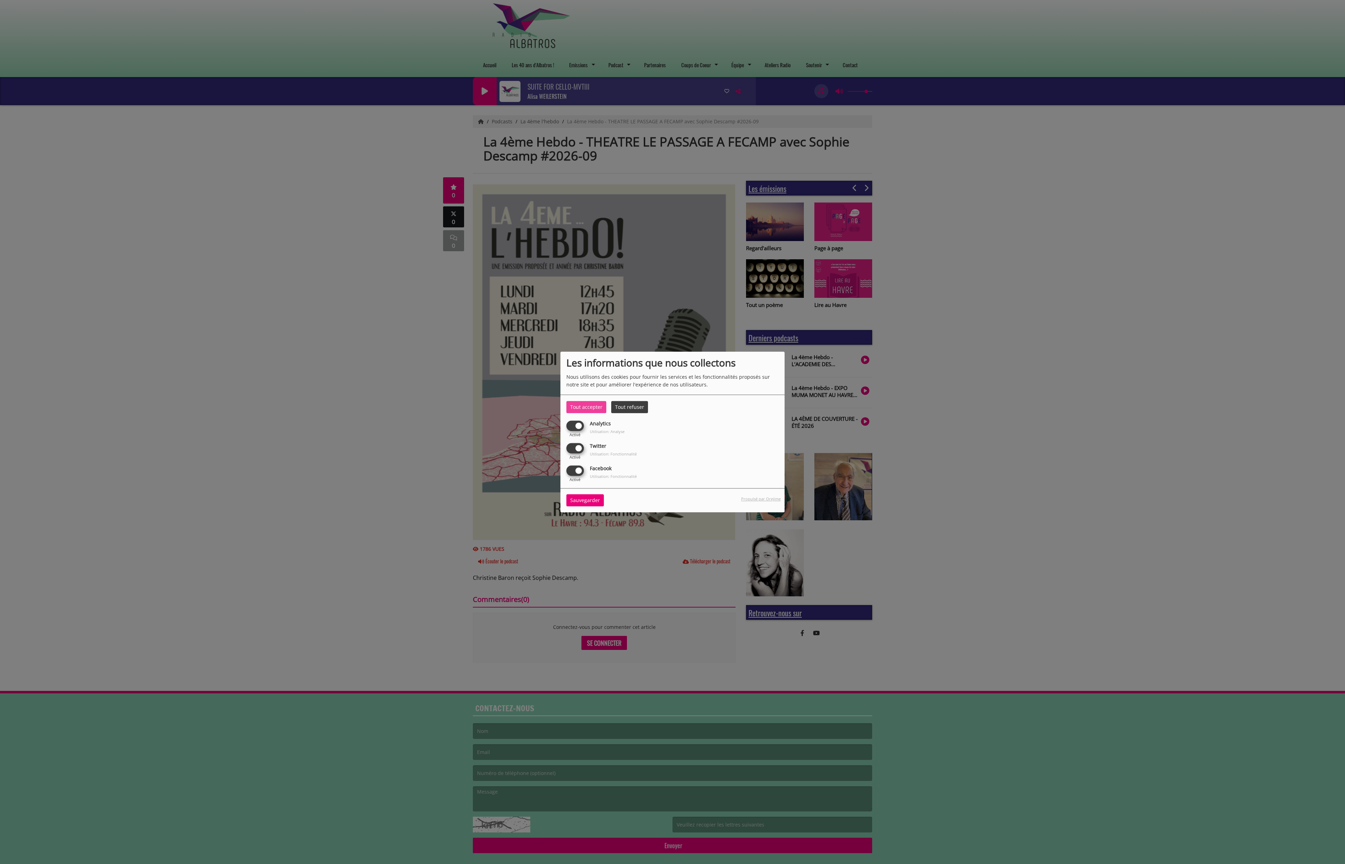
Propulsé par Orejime (761, 499)
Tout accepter (586, 407)
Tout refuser (629, 407)
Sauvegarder (585, 500)
